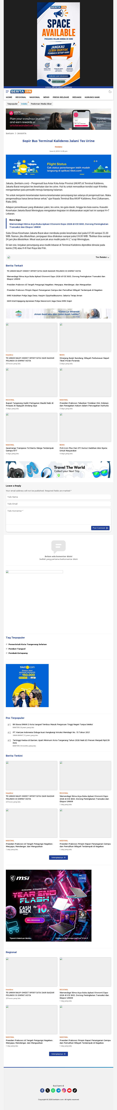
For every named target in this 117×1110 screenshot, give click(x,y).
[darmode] (110, 91)
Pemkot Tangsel (17, 649)
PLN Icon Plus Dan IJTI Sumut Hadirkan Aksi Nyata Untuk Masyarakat (83, 449)
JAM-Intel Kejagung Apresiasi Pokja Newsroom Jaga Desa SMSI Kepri (39, 301)
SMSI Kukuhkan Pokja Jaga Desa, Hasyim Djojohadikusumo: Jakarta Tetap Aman (44, 295)
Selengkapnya (57, 857)
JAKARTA (21, 133)
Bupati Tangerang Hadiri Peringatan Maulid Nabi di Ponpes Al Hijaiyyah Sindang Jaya (29, 404)
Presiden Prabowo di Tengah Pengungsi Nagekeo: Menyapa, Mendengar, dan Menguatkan (49, 284)
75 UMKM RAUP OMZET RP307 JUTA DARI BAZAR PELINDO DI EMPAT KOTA (44, 271)
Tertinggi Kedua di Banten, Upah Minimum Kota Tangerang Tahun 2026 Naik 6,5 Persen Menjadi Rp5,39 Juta (61, 741)
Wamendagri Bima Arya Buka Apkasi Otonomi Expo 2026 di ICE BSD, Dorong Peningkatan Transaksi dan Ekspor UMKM (58, 225)
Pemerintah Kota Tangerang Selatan (28, 644)
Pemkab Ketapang (18, 653)
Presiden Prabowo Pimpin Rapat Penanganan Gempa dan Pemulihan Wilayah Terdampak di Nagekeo (54, 290)
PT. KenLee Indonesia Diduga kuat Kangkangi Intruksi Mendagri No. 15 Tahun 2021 (51, 732)
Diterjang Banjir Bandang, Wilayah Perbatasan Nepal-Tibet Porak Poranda (84, 359)
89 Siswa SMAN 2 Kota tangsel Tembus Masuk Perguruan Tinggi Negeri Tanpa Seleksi (53, 724)
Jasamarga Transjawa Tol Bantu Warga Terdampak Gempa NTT (30, 449)
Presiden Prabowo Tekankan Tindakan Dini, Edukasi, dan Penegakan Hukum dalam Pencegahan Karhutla (84, 404)
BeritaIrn (10, 133)
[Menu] (6, 91)
